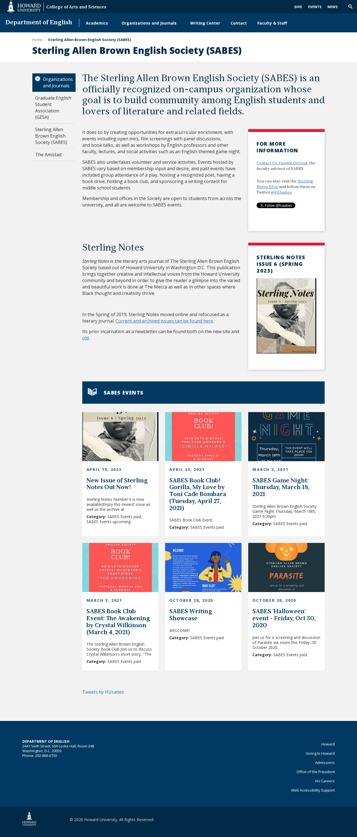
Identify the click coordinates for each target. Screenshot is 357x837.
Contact (239, 23)
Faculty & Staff (272, 23)
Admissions (325, 762)
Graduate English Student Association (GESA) (53, 107)
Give (298, 6)
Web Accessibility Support (313, 790)
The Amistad (48, 154)
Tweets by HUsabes (103, 692)
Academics (97, 23)
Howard (328, 744)
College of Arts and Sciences (76, 7)
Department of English (39, 23)
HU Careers (325, 780)
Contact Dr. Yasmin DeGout (282, 163)
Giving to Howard (320, 753)
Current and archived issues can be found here (164, 321)
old (85, 338)
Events (314, 6)
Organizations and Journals (149, 23)
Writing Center (205, 23)
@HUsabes (281, 193)
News (332, 6)
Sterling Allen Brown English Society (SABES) (51, 135)
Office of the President (315, 771)
